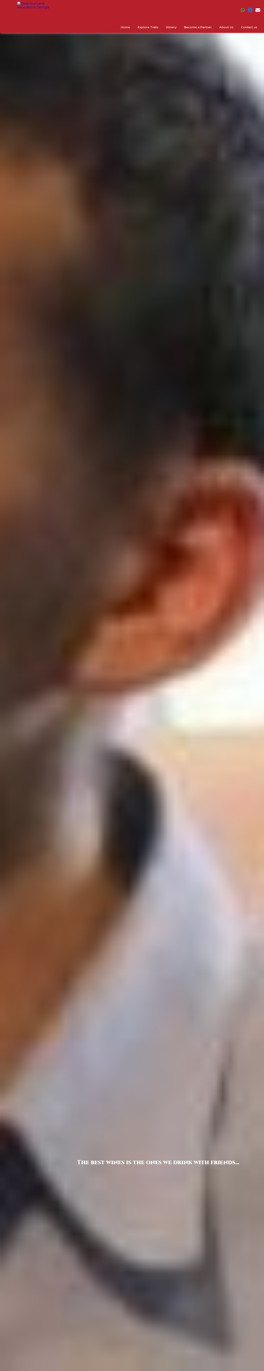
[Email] (257, 11)
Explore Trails (148, 27)
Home (125, 27)
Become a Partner (198, 27)
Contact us (249, 27)
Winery (171, 27)
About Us (226, 27)
